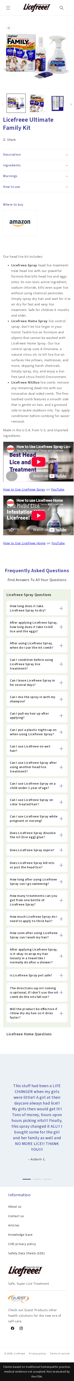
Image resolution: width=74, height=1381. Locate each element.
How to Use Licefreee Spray (24, 489)
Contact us (16, 1216)
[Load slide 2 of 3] (37, 1178)
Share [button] (11, 140)
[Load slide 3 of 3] (47, 1178)
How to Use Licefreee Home (24, 543)
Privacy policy (37, 1353)
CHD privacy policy (22, 1244)
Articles (14, 1225)
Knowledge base (20, 1235)
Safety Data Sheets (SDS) (26, 1253)
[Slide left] (3, 104)
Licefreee (19, 1353)
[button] (8, 7)
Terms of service (60, 1353)
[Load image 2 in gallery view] (37, 103)
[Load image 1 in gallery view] (16, 103)
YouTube (57, 489)
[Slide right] (71, 104)
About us (15, 1206)
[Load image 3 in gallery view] (57, 103)
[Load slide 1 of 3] (27, 1178)
